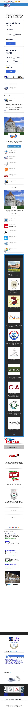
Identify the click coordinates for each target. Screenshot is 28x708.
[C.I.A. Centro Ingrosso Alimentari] (14, 387)
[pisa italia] (5, 1)
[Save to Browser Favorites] (18, 527)
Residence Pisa (11, 106)
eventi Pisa (11, 158)
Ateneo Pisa (11, 243)
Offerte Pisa (11, 175)
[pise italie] (12, 1)
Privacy (18, 706)
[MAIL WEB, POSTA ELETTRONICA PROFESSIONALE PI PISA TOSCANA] (16, 689)
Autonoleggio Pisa (12, 226)
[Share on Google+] (12, 527)
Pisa (12, 706)
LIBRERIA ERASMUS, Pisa (14, 308)
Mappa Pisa (11, 249)
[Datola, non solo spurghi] (14, 335)
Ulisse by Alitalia (14, 213)
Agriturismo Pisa (17, 104)
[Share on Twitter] (16, 527)
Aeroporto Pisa (11, 220)
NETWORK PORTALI (18, 699)
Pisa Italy (15, 706)
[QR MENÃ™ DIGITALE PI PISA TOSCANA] (23, 689)
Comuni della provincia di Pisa (14, 214)
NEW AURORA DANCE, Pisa (14, 361)
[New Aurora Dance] (14, 352)
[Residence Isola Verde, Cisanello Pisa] (14, 266)
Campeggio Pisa (18, 107)
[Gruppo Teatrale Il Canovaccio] (14, 422)
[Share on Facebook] (9, 527)
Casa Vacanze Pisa (14, 109)
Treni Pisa (11, 232)
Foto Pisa (10, 181)
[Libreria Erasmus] (14, 300)
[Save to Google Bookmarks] (10, 527)
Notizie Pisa (11, 164)
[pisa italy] (9, 1)
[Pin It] (15, 527)
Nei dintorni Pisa (12, 152)
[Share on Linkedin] (13, 527)
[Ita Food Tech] (14, 284)
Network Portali (13, 2)
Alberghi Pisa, (9, 104)
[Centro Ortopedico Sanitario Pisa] (14, 369)
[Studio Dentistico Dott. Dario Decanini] (14, 317)
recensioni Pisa (11, 169)
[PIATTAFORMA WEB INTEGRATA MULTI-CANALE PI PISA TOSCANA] (10, 689)
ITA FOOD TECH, (14, 292)
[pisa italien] (16, 1)
